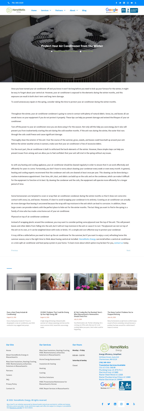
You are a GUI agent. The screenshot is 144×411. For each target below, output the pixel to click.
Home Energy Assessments (49, 359)
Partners (59, 10)
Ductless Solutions (46, 377)
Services (44, 10)
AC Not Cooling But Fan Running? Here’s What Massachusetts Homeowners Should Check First (88, 314)
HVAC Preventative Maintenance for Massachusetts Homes (53, 383)
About (72, 10)
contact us (118, 243)
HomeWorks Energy (87, 239)
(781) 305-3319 (104, 362)
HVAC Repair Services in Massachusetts (54, 388)
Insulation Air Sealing (47, 364)
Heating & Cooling (59, 51)
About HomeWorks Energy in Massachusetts (17, 356)
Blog (84, 10)
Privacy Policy (11, 384)
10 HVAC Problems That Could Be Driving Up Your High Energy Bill (54, 313)
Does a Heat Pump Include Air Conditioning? (17, 313)
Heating (42, 368)
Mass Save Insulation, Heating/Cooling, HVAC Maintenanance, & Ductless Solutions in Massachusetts (21, 363)
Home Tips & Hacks (72, 51)
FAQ (7, 379)
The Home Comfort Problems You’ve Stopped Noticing (120, 313)
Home (34, 10)
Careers (9, 375)
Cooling (42, 373)
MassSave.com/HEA (16, 408)
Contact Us (10, 388)
